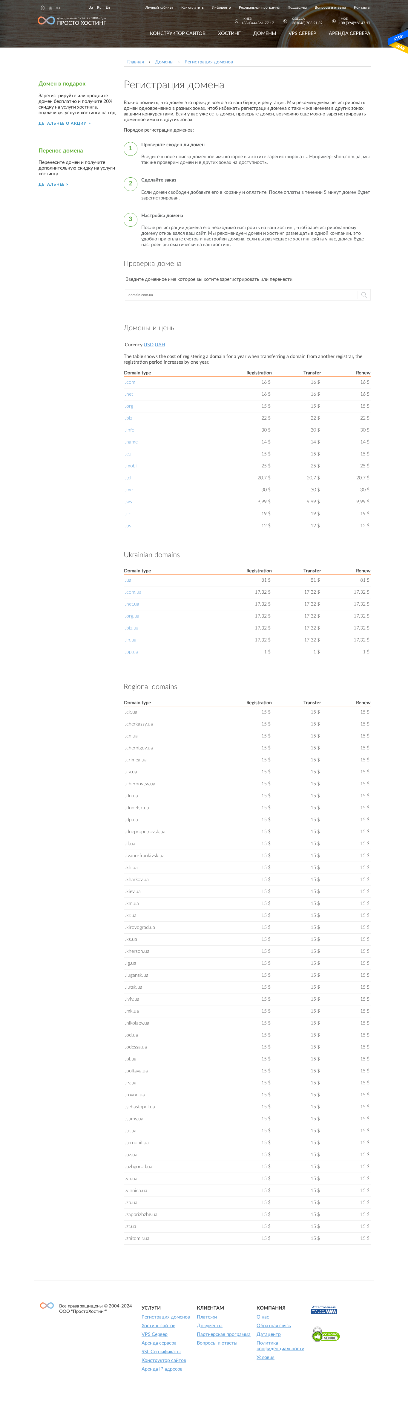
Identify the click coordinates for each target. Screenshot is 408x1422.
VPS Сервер (155, 1334)
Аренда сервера (349, 33)
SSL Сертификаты (161, 1351)
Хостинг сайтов (158, 1325)
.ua (128, 580)
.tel (128, 477)
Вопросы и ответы (330, 7)
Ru (99, 7)
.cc (128, 513)
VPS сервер (302, 33)
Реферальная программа (259, 7)
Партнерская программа (224, 1334)
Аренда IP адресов (162, 1369)
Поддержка (297, 7)
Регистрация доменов (166, 1317)
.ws (128, 501)
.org (129, 406)
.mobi (131, 466)
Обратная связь (274, 1325)
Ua (90, 7)
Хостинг (229, 33)
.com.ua (133, 592)
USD (149, 344)
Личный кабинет (159, 7)
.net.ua (132, 604)
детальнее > (54, 184)
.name (131, 442)
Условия (265, 1357)
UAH (160, 344)
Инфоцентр (221, 7)
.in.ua (130, 640)
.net (129, 394)
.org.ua (132, 616)
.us (128, 525)
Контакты (362, 7)
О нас (263, 1317)
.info (129, 430)
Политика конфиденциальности (280, 1346)
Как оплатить (192, 7)
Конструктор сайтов (177, 33)
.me (129, 489)
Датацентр (269, 1334)
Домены (264, 33)
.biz (128, 418)
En (108, 7)
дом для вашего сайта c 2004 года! (82, 21)
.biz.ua (132, 628)
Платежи (207, 1317)
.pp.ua (131, 652)
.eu (128, 454)
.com (130, 382)
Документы (210, 1325)
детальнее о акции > (65, 123)
